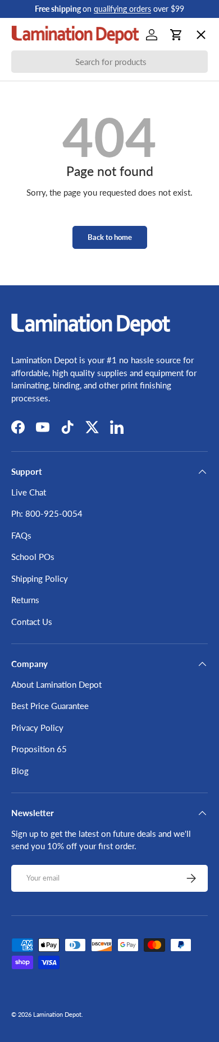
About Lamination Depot (56, 684)
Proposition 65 (39, 749)
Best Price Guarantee (50, 706)
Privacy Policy (37, 728)
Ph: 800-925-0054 (47, 513)
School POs (41, 356)
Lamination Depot (57, 1014)
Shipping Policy (39, 578)
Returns (25, 600)
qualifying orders (122, 8)
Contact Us (31, 622)
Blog (20, 771)
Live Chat (28, 492)
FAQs (21, 535)
